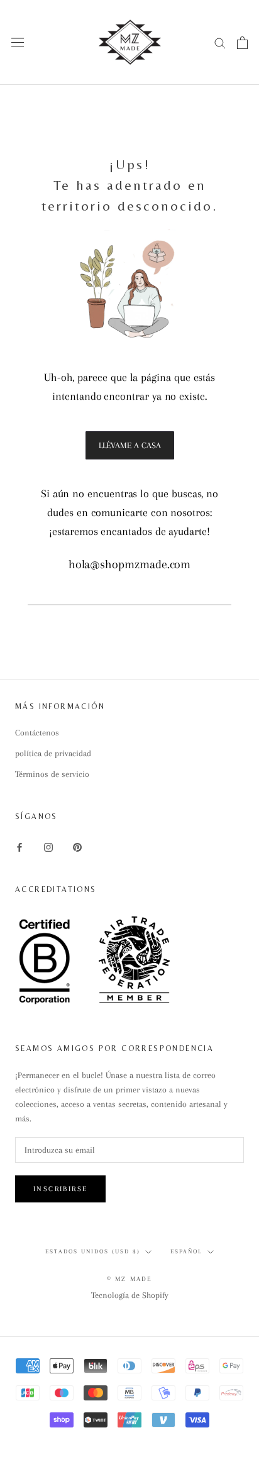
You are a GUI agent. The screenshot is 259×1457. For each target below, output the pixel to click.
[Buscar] (220, 42)
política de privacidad (53, 753)
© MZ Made (130, 1279)
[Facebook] (19, 846)
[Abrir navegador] (17, 42)
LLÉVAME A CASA (130, 445)
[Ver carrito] (242, 42)
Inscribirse (60, 1189)
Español (186, 1251)
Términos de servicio (52, 774)
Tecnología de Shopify (129, 1295)
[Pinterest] (77, 846)
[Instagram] (48, 846)
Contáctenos (37, 732)
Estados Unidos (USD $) (92, 1251)
